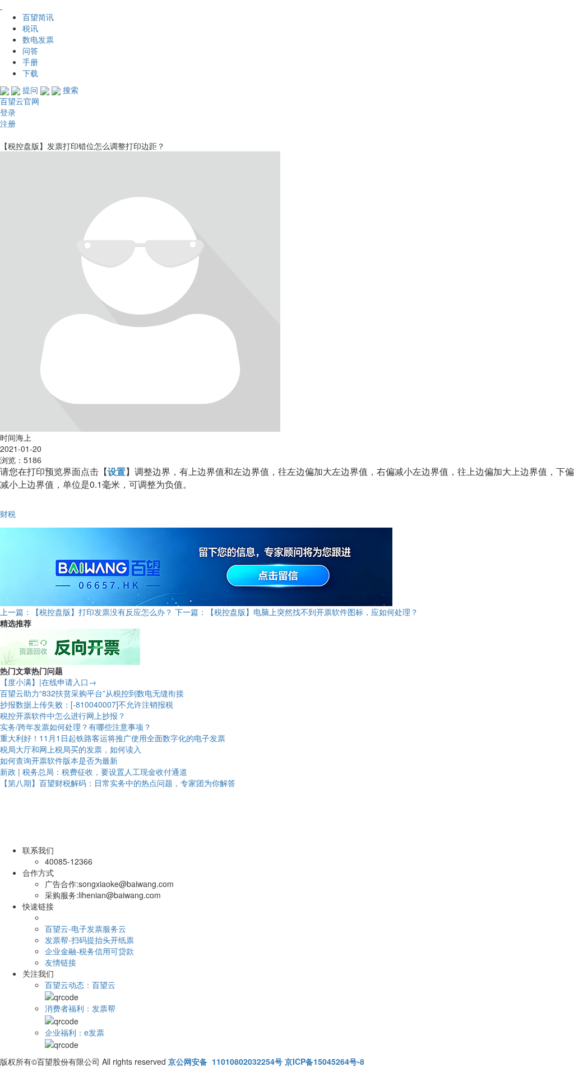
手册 (30, 61)
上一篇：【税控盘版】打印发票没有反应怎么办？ (86, 611)
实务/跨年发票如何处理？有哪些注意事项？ (75, 726)
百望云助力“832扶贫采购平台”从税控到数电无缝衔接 (92, 693)
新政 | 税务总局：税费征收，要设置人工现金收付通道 (93, 771)
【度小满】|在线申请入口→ (48, 681)
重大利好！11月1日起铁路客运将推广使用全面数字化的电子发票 (112, 737)
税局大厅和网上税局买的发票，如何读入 (70, 749)
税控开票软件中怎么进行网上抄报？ (63, 715)
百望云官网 (19, 101)
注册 (8, 123)
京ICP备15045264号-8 (324, 1061)
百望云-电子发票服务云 (85, 928)
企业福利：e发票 (74, 1032)
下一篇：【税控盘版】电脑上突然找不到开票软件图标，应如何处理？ (296, 611)
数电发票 (38, 39)
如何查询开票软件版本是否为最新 (59, 760)
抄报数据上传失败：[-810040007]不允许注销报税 (86, 704)
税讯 (30, 28)
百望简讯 (38, 16)
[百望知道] (56, 5)
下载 (30, 72)
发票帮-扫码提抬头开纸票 (89, 939)
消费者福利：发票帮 (80, 1008)
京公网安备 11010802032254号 (225, 1061)
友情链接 (60, 962)
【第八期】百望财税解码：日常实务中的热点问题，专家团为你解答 (117, 782)
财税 (8, 513)
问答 (30, 50)
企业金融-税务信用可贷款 (89, 951)
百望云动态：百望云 (80, 984)
